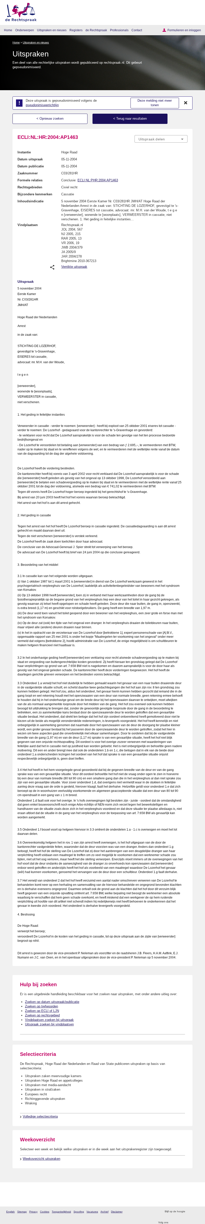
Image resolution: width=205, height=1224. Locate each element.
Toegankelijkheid (61, 1211)
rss (189, 1211)
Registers (76, 30)
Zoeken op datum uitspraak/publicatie (52, 1002)
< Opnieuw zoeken (50, 118)
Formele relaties (30, 180)
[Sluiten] (186, 103)
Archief (104, 1211)
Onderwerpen (24, 30)
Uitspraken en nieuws (51, 30)
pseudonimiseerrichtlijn (42, 105)
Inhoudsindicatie (31, 201)
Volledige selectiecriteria (40, 1116)
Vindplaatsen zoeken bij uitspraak (49, 1020)
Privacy (33, 1211)
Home (8, 30)
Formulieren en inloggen (184, 30)
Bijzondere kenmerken (35, 194)
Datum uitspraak (30, 159)
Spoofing (79, 1211)
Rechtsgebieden (30, 187)
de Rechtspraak (96, 30)
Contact (137, 30)
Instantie (24, 152)
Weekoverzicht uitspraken (41, 1159)
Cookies (44, 1211)
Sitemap (22, 1211)
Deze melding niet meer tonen (155, 103)
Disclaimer (116, 1211)
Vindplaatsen (28, 225)
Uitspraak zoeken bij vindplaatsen (49, 1024)
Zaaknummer (28, 173)
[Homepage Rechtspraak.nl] (19, 11)
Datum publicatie (31, 166)
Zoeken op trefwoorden (41, 1006)
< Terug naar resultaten (130, 118)
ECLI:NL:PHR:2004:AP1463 (98, 180)
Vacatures (92, 1211)
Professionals (119, 30)
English (10, 1211)
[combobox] (161, 139)
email (196, 1211)
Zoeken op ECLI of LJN (42, 1011)
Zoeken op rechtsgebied (42, 1015)
